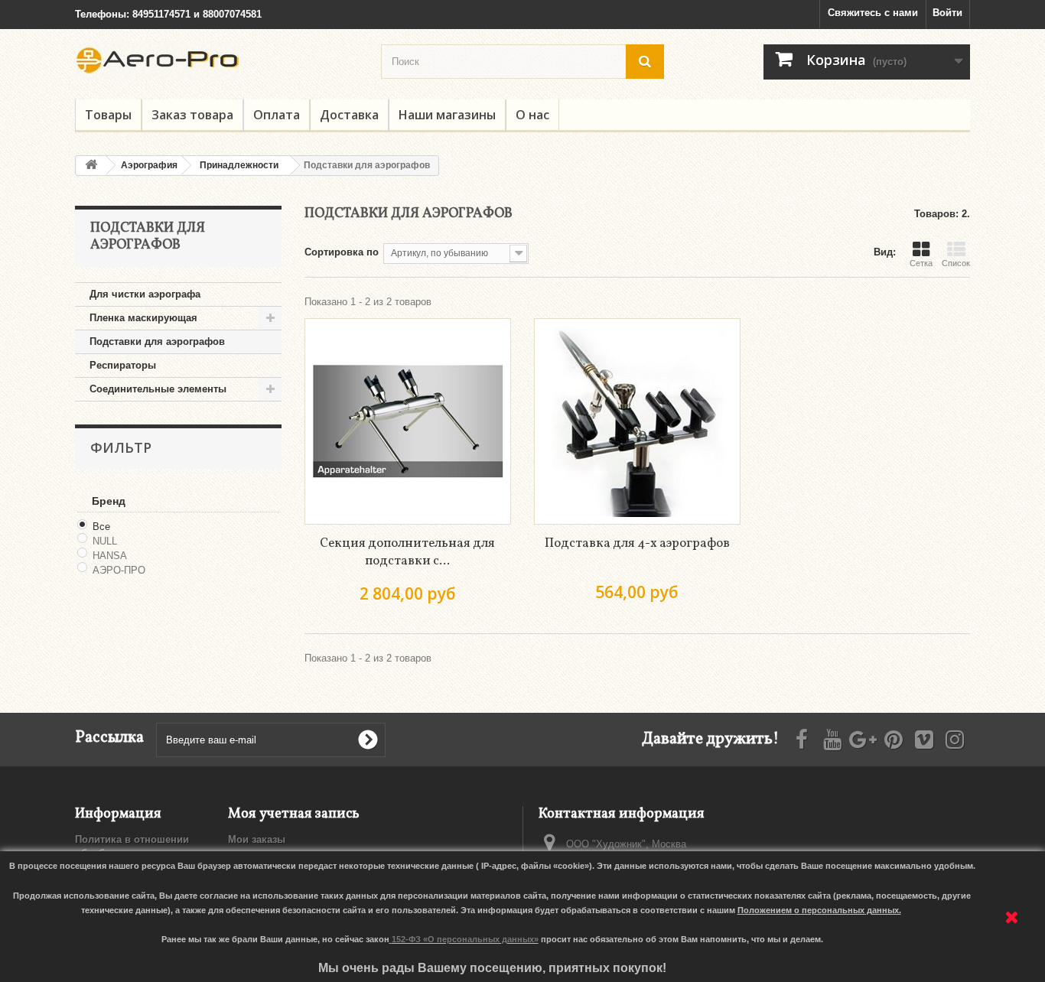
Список (956, 263)
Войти (947, 12)
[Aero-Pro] (216, 60)
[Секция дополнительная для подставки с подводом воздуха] (407, 421)
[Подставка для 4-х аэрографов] (637, 421)
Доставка (349, 114)
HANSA (110, 555)
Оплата (276, 114)
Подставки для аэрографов (157, 341)
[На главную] (91, 165)
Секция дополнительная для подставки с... (407, 552)
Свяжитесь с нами (873, 12)
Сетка (921, 263)
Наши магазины (447, 114)
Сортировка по (341, 252)
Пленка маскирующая (143, 318)
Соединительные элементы (158, 389)
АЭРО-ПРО (119, 570)
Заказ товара (192, 114)
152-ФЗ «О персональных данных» (465, 939)
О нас (532, 114)
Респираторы (123, 365)
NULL (105, 541)
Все (101, 526)
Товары (108, 114)
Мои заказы (256, 839)
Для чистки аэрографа (145, 294)
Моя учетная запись (294, 814)
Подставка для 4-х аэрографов (637, 543)
